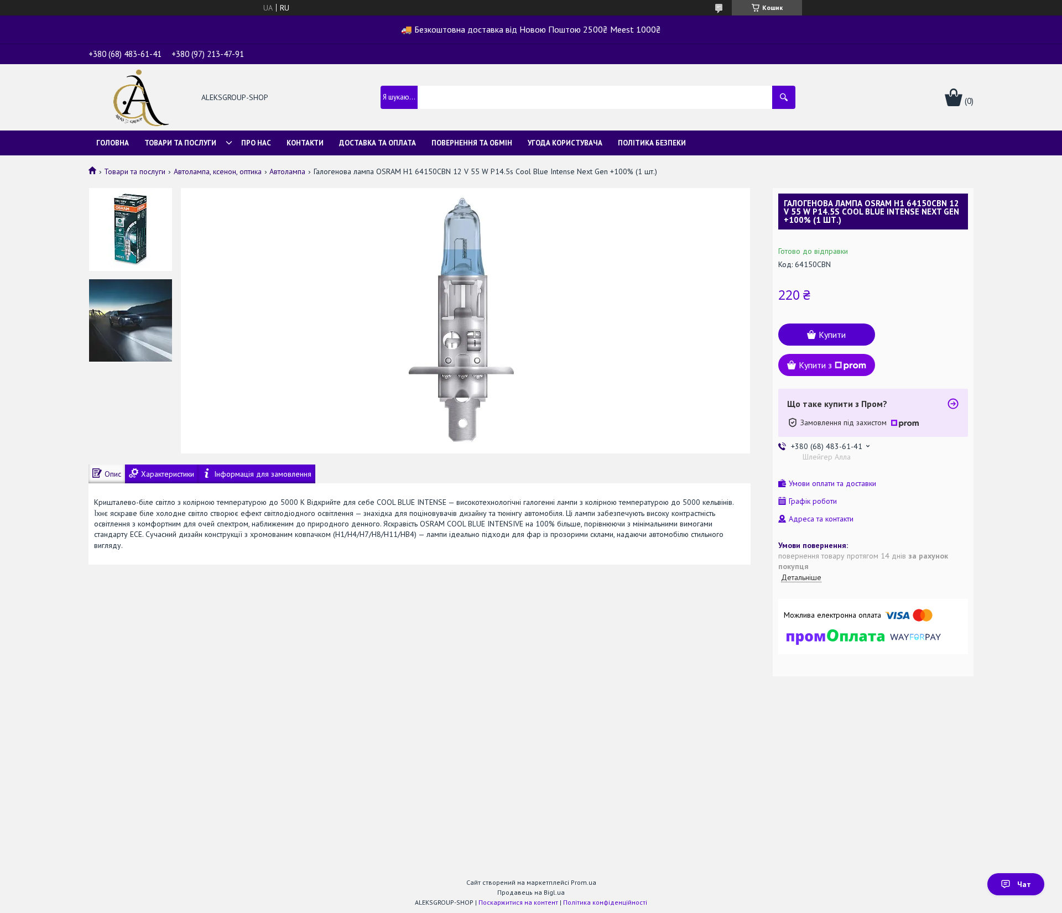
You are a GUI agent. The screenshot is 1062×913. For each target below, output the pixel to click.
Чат (1024, 884)
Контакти (305, 143)
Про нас (256, 143)
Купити (832, 334)
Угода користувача (565, 143)
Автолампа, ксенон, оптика (218, 171)
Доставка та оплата (377, 143)
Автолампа (287, 171)
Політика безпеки (652, 143)
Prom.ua (583, 882)
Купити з (815, 365)
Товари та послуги (180, 143)
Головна (112, 143)
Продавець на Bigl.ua (531, 892)
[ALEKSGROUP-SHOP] (139, 98)
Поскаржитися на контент (518, 902)
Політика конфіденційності (605, 902)
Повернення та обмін (471, 143)
